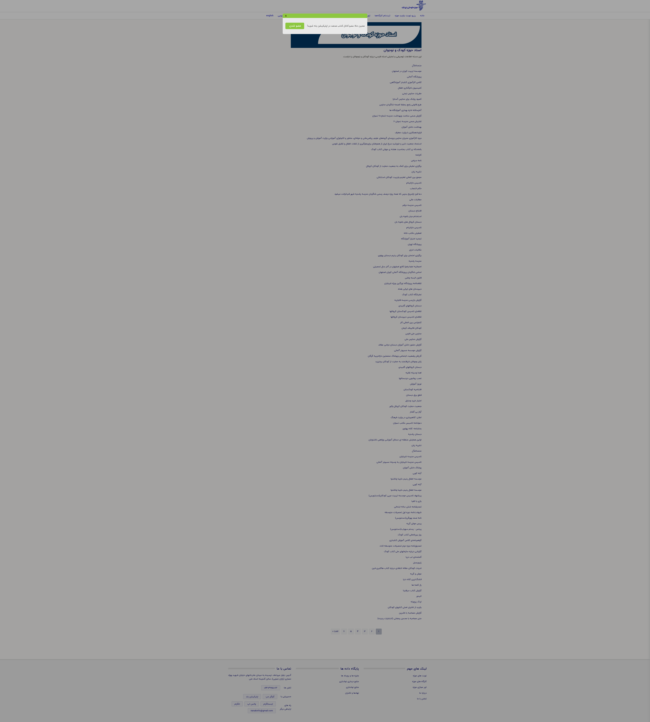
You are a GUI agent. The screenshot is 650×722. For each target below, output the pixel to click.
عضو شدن (294, 26)
